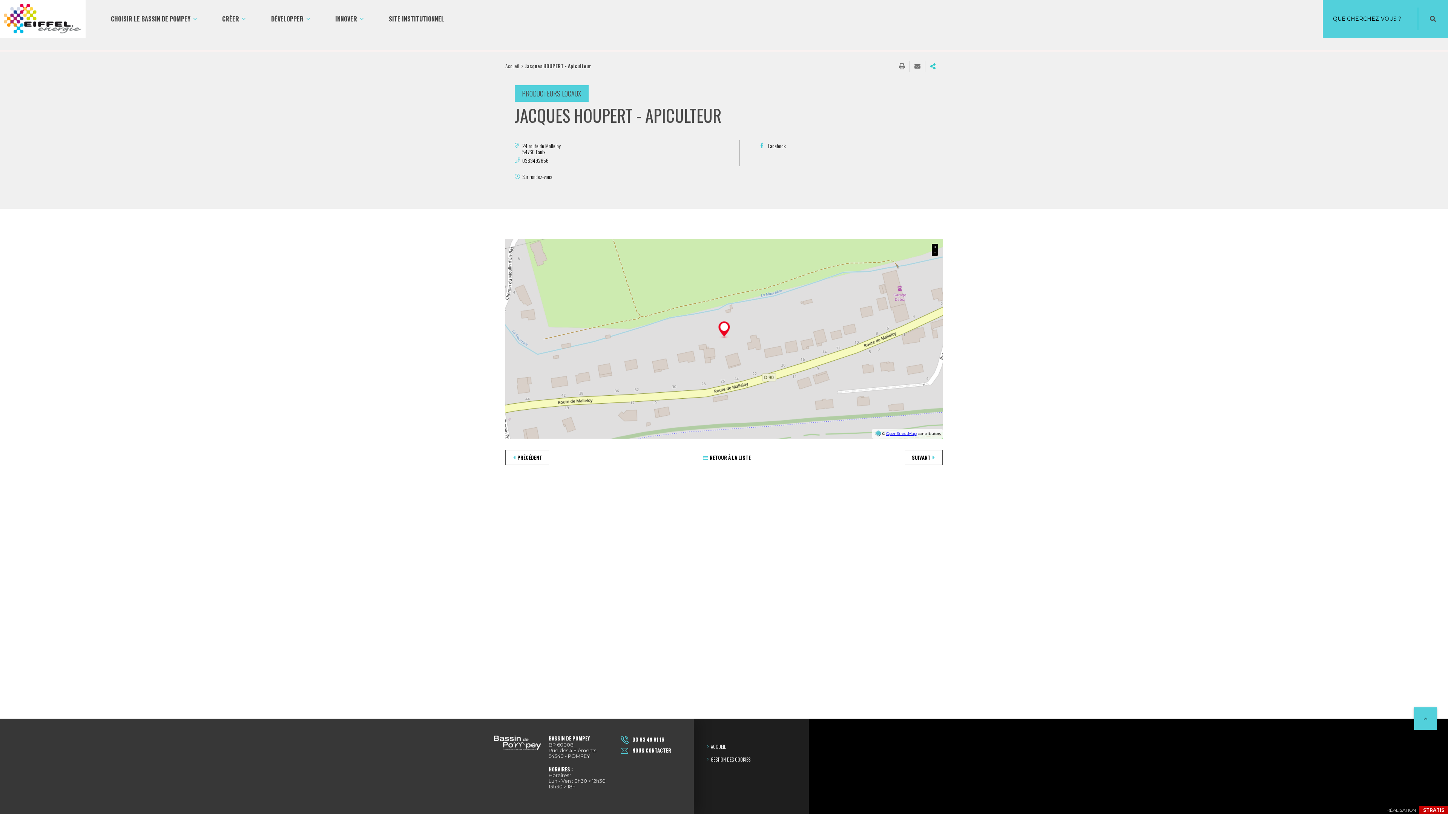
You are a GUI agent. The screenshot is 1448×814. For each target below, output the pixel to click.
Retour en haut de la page (1425, 718)
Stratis (1433, 810)
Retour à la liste (730, 457)
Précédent (529, 457)
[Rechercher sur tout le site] (1433, 19)
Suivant (921, 457)
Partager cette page (932, 66)
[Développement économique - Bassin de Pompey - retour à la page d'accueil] (43, 19)
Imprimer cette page (902, 66)
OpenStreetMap (901, 433)
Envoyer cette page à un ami (917, 66)
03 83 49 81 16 (648, 739)
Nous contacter (651, 750)
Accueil (512, 66)
